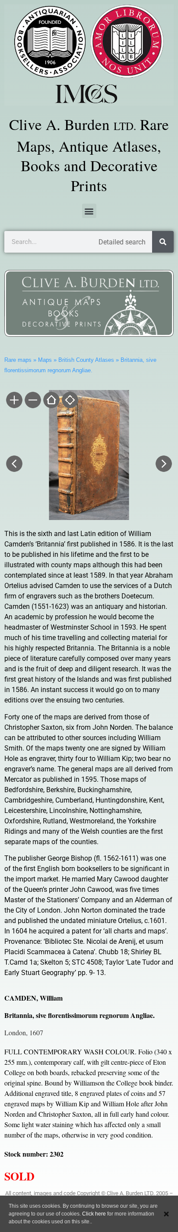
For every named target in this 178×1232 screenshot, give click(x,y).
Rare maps (18, 360)
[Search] (163, 242)
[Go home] (50, 401)
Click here (94, 1214)
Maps (45, 360)
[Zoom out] (32, 401)
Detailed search (122, 242)
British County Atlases (86, 360)
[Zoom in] (13, 401)
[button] (89, 211)
